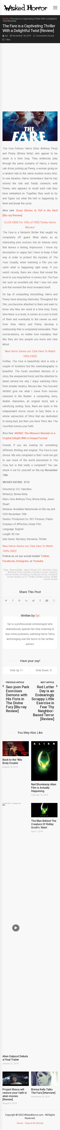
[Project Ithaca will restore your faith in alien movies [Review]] (15, 1079)
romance (25, 574)
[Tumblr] (40, 600)
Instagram (21, 561)
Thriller (31, 576)
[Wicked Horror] (25, 7)
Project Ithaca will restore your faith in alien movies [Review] (14, 1094)
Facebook (8, 561)
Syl (6, 35)
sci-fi (24, 576)
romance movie (38, 574)
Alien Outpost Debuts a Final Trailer (15, 1058)
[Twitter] (6, 600)
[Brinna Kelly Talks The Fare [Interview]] (44, 1079)
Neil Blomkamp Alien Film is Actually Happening (43, 788)
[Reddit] (33, 600)
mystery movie (40, 572)
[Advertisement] (30, 75)
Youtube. (38, 561)
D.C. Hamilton (45, 569)
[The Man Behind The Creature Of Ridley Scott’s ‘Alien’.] (44, 810)
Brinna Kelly (15, 569)
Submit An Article (34, 1123)
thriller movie (43, 576)
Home (5, 18)
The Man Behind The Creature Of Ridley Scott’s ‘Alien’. (43, 824)
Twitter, (45, 556)
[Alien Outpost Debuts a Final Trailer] (15, 928)
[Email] (46, 600)
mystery (27, 572)
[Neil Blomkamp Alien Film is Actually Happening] (44, 761)
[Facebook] (13, 600)
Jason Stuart (30, 569)
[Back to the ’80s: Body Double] (15, 748)
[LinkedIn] (26, 600)
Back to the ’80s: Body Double (12, 761)
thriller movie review (51, 577)
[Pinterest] (19, 600)
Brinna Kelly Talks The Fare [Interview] (43, 1091)
